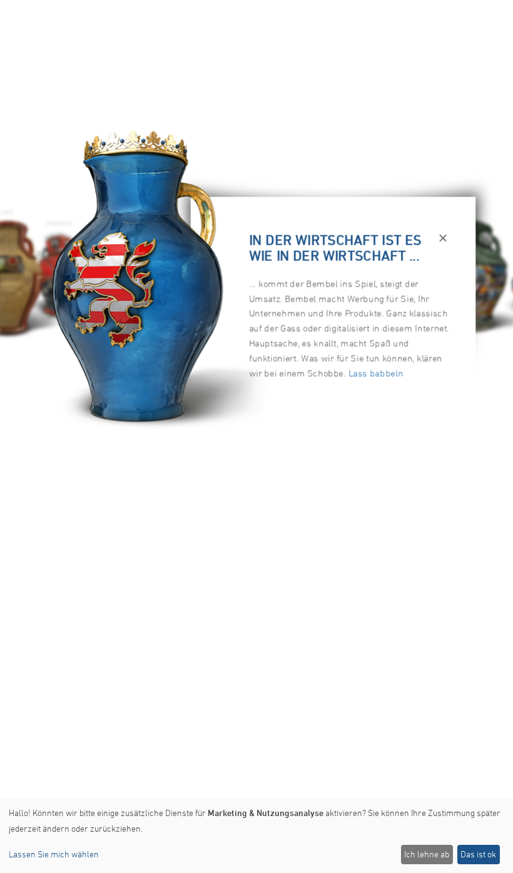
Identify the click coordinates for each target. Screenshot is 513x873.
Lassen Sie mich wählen (54, 854)
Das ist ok (478, 854)
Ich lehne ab (426, 854)
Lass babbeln (376, 372)
